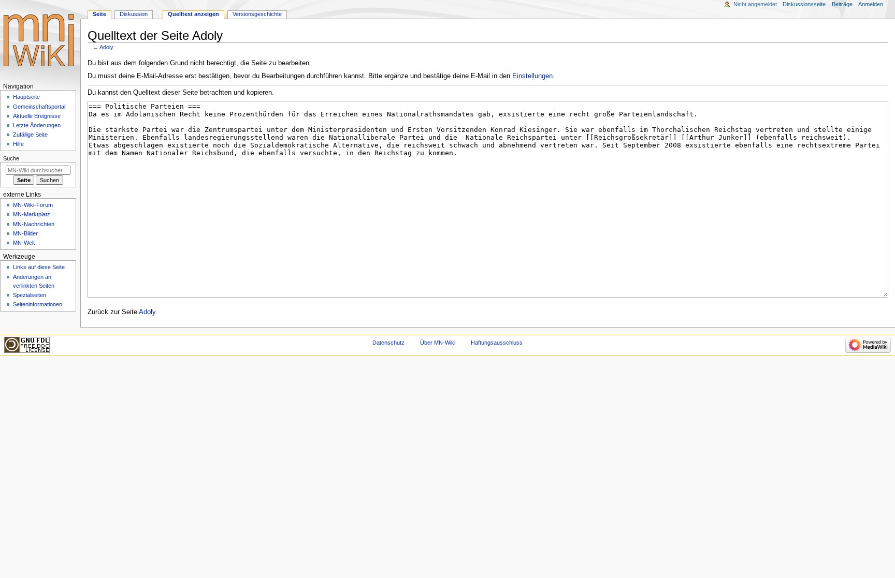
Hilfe (18, 144)
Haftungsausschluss (497, 342)
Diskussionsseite (804, 4)
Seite (99, 14)
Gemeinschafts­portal (39, 106)
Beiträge (842, 4)
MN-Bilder (25, 233)
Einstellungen (532, 76)
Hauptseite (26, 97)
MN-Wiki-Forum (33, 205)
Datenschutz (388, 342)
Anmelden (870, 4)
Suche (11, 158)
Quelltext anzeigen (193, 14)
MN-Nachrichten (33, 224)
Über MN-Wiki (437, 342)
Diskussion (134, 14)
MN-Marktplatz (31, 214)
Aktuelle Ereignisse (37, 116)
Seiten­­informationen (37, 304)
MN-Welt (24, 243)
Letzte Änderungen (37, 125)
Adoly (106, 47)
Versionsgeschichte (257, 14)
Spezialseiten (29, 295)
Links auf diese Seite (39, 267)
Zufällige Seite (30, 134)
